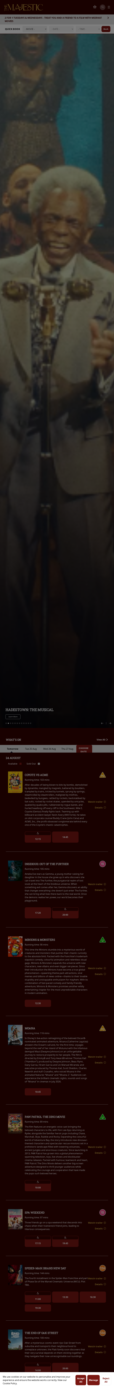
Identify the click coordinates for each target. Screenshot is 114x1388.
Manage (93, 1380)
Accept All (81, 1380)
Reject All (106, 1380)
